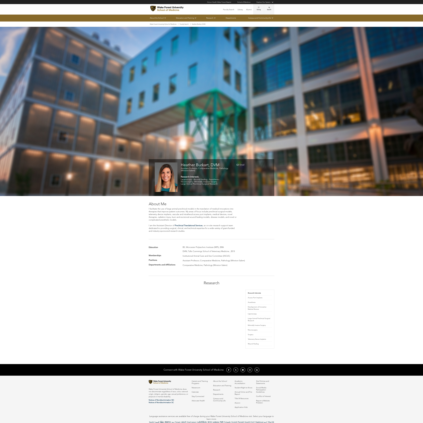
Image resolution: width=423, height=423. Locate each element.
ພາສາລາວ (216, 422)
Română (234, 422)
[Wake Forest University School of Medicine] (167, 8)
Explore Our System (263, 2)
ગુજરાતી (183, 422)
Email (242, 165)
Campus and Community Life (259, 18)
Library (240, 9)
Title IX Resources (242, 398)
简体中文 (168, 422)
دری (173, 422)
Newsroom (196, 388)
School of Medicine (243, 2)
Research (209, 18)
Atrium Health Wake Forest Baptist (219, 2)
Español (151, 422)
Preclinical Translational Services (189, 225)
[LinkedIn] (256, 369)
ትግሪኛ (252, 422)
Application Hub (241, 407)
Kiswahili (247, 422)
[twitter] (235, 369)
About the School (157, 18)
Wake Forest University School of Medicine (163, 24)
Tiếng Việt (271, 422)
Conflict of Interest (263, 396)
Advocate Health (198, 401)
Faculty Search (228, 9)
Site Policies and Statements (262, 382)
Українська (259, 422)
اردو (265, 422)
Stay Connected (198, 396)
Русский (241, 422)
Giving (259, 9)
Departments (231, 18)
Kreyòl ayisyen (191, 422)
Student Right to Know (243, 388)
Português (227, 422)
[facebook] (228, 369)
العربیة (157, 422)
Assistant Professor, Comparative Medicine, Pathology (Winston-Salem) (204, 169)
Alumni (249, 9)
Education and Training (185, 18)
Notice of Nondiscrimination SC (161, 402)
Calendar (195, 392)
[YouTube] (242, 369)
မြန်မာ (162, 422)
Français (177, 422)
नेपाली (221, 422)
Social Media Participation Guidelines (261, 390)
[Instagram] (249, 369)
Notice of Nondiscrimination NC (161, 400)
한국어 (210, 422)
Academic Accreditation (240, 382)
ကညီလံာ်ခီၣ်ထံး (202, 422)
